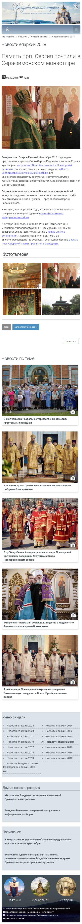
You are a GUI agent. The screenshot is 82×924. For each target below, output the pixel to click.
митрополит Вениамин (26, 327)
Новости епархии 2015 (20, 752)
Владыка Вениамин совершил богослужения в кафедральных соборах (32, 812)
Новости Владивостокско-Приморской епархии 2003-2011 (20, 767)
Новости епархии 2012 (58, 758)
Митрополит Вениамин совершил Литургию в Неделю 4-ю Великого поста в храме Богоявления (39, 624)
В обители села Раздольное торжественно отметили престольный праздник (35, 420)
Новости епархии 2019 (20, 741)
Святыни (14, 900)
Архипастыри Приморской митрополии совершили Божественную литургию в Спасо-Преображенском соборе (35, 693)
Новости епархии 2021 (20, 736)
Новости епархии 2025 (20, 725)
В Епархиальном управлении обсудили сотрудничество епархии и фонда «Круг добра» (38, 841)
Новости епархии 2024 (58, 725)
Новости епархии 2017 (20, 747)
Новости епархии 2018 (63, 36)
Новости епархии (39, 36)
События (22, 36)
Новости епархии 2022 (58, 730)
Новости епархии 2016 (58, 747)
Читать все (70, 341)
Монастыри (40, 900)
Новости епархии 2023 (20, 730)
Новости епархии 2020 (58, 736)
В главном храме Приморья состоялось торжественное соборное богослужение (37, 487)
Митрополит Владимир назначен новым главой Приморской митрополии (33, 797)
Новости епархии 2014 (58, 752)
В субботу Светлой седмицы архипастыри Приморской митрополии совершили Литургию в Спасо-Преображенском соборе (37, 556)
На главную (8, 36)
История (66, 900)
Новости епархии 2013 (20, 758)
